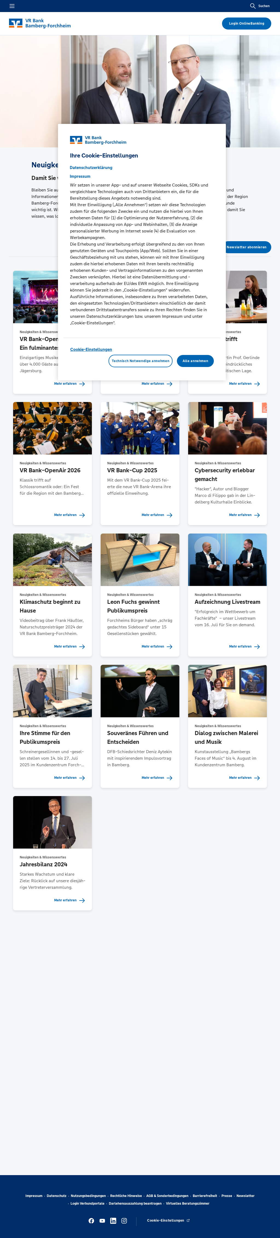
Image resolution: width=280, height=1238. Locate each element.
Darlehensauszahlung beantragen (135, 1203)
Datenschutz (56, 1196)
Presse (226, 1196)
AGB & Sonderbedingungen (167, 1196)
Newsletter (246, 1196)
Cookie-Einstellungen (91, 349)
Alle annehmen (195, 361)
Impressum (33, 1196)
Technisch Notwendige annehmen (140, 361)
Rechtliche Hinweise (126, 1196)
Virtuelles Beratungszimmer (187, 1203)
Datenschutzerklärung (91, 167)
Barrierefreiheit (205, 1196)
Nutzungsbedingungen (88, 1196)
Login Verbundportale (87, 1203)
